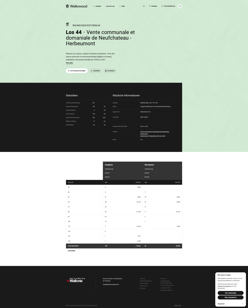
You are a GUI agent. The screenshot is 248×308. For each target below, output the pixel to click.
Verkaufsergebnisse (146, 281)
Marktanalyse (144, 283)
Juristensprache (165, 288)
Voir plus (69, 63)
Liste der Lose (110, 6)
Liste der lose (144, 286)
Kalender (142, 279)
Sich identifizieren (169, 6)
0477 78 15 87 (153, 103)
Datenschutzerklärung (224, 286)
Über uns (163, 279)
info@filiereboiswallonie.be (111, 284)
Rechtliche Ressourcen (167, 285)
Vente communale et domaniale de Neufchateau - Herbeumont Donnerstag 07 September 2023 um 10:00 (155, 134)
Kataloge (154, 6)
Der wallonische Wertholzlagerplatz (166, 282)
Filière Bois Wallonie (166, 290)
